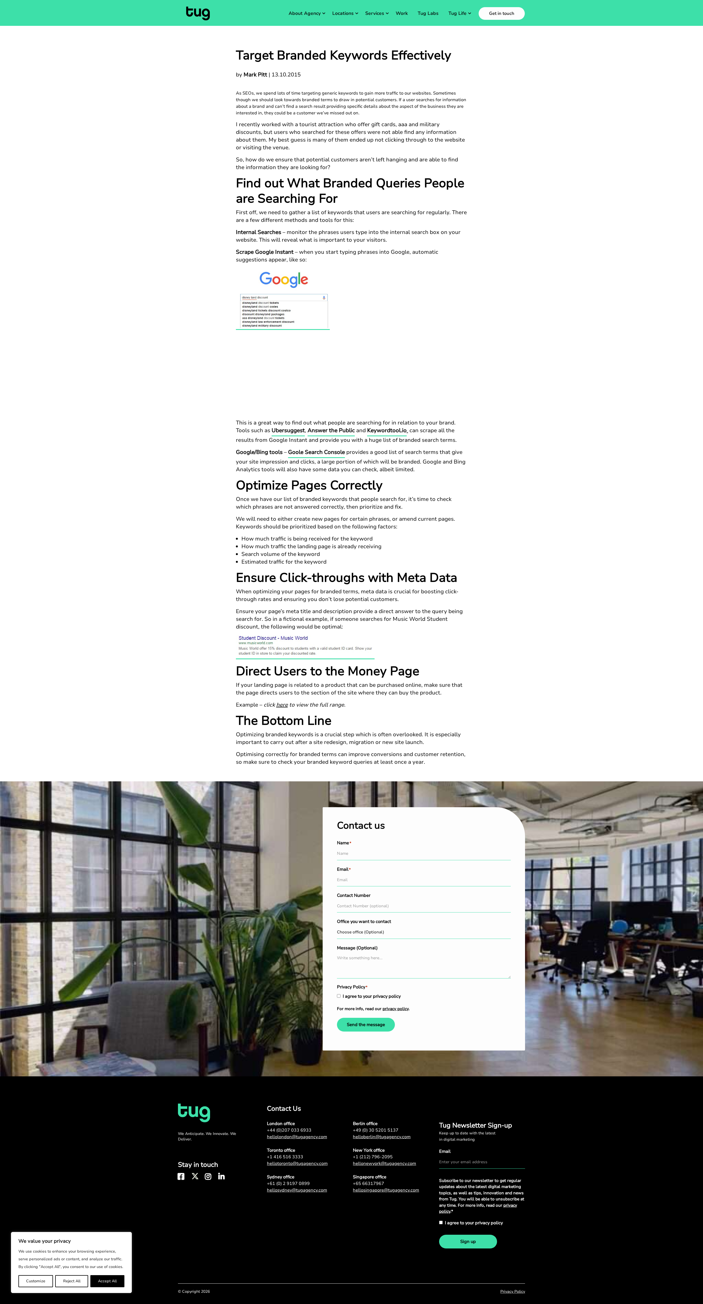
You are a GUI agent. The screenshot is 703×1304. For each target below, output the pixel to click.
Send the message (366, 1025)
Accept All (107, 1281)
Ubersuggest (288, 430)
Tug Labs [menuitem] (428, 13)
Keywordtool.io (387, 430)
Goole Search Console (316, 452)
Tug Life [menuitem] (457, 13)
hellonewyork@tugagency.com (384, 1163)
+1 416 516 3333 (285, 1157)
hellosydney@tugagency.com (297, 1190)
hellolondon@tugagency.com (297, 1137)
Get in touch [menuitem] (501, 13)
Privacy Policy (512, 1291)
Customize (35, 1281)
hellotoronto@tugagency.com (297, 1163)
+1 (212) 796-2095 (373, 1157)
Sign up (468, 1242)
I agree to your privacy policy (372, 996)
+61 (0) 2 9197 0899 (288, 1184)
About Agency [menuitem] (305, 13)
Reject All (71, 1281)
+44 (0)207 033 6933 (289, 1130)
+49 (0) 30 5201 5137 (375, 1130)
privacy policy (396, 1008)
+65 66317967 (368, 1184)
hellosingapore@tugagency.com (386, 1190)
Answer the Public (331, 430)
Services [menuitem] (374, 13)
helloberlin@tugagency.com (382, 1137)
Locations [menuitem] (343, 13)
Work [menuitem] (402, 13)
